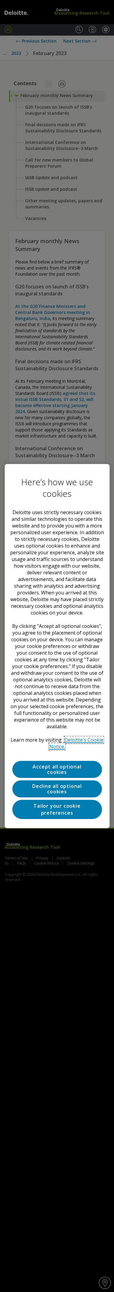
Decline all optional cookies (57, 789)
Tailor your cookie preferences (56, 809)
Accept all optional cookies (57, 769)
